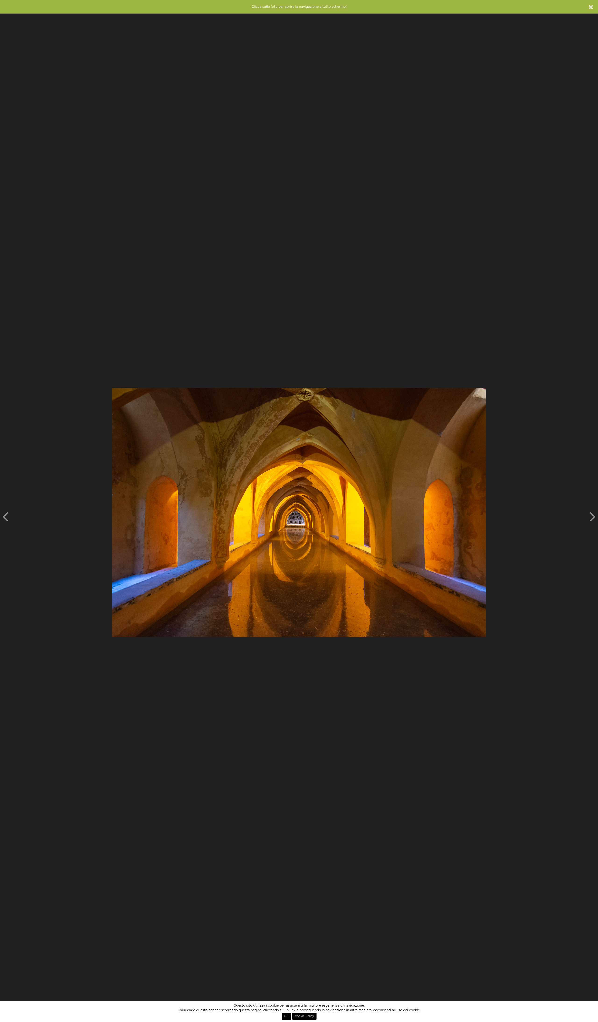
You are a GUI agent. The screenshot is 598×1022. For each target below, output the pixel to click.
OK (286, 1016)
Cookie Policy (304, 1016)
